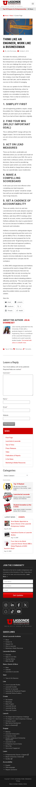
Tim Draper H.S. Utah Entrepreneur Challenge (19, 719)
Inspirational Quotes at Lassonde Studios (21, 533)
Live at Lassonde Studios (13, 685)
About (7, 640)
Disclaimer (28, 779)
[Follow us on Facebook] (19, 605)
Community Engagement (13, 748)
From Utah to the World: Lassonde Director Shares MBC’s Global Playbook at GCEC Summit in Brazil (18, 544)
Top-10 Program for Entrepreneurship (14, 9)
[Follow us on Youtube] (19, 611)
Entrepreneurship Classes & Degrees (16, 755)
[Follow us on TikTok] (12, 611)
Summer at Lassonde (12, 689)
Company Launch (11, 721)
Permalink (28, 349)
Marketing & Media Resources (16, 463)
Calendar (8, 669)
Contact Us (9, 642)
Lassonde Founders (11, 687)
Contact (15, 784)
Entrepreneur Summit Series (14, 744)
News (11, 15)
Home (6, 15)
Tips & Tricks (9, 349)
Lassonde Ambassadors (13, 734)
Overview (8, 655)
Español (8, 765)
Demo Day (9, 746)
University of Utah (19, 779)
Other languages (10, 767)
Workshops (19, 349)
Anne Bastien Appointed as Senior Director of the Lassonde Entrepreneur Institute (21, 523)
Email (5, 407)
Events (22, 517)
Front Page (9, 437)
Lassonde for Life (11, 742)
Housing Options (10, 659)
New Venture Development (13, 723)
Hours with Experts (11, 710)
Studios (20, 784)
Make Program (10, 704)
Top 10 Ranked (19, 484)
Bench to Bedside (11, 725)
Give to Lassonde (11, 646)
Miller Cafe (9, 661)
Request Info (9, 644)
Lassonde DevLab (11, 706)
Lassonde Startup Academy (14, 693)
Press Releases (11, 448)
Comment (6, 373)
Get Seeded (9, 699)
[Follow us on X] (25, 605)
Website (5, 415)
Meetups (8, 732)
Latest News (10, 517)
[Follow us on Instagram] (5, 605)
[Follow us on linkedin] (12, 605)
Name (5, 399)
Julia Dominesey (11, 51)
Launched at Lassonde (13, 441)
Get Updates (18, 595)
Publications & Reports (13, 455)
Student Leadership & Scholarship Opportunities (15, 738)
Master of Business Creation (14, 757)
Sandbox (8, 759)
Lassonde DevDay (11, 708)
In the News (9, 459)
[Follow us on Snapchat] (5, 611)
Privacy (18, 781)
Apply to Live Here (11, 657)
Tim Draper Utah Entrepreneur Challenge (17, 717)
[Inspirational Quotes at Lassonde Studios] (7, 534)
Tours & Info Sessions (12, 678)
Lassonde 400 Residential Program (16, 691)
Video (7, 452)
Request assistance (11, 769)
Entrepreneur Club (11, 736)
